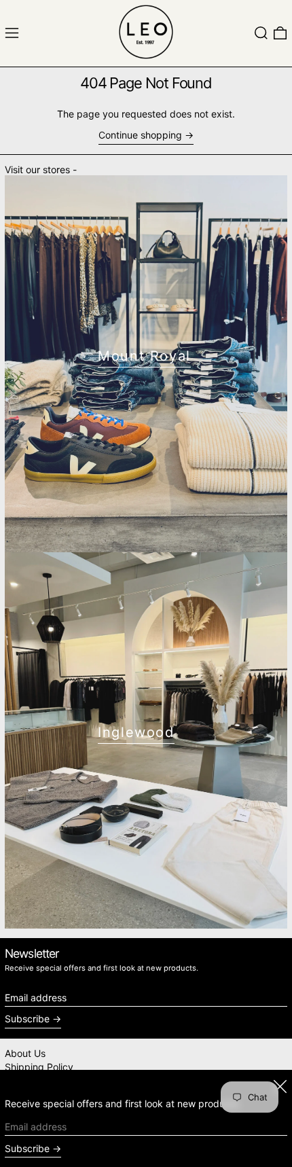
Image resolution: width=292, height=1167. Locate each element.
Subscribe (27, 1018)
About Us (25, 1053)
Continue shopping (140, 135)
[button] (261, 33)
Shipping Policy (39, 1067)
